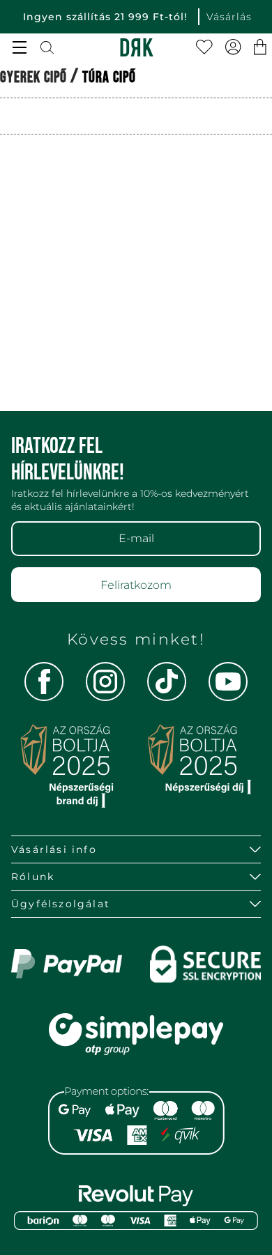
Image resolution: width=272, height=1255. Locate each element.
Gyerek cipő (33, 77)
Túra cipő (109, 77)
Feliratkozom (136, 585)
